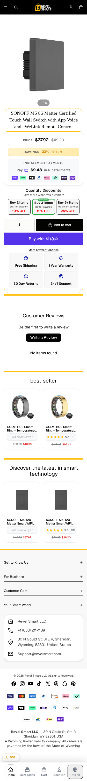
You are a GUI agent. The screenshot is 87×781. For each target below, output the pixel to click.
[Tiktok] (39, 684)
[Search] (16, 7)
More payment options (43, 250)
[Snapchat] (65, 684)
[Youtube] (31, 684)
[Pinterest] (73, 684)
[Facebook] (14, 684)
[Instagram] (22, 684)
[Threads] (56, 684)
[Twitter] (48, 684)
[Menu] (5, 7)
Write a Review (43, 337)
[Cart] (81, 7)
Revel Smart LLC (35, 676)
